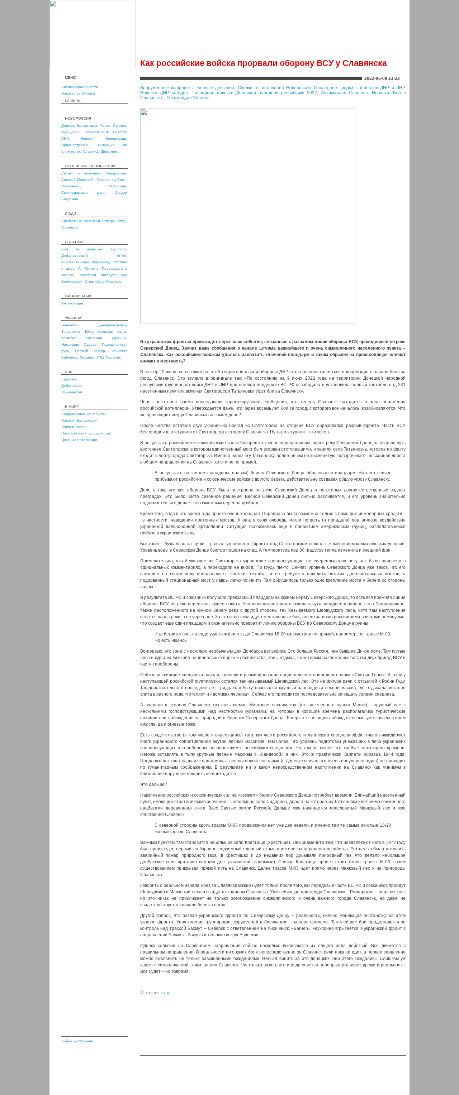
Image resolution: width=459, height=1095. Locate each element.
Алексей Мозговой (77, 180)
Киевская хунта (112, 331)
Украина (87, 357)
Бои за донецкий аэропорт (93, 249)
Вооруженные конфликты (83, 414)
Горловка (69, 379)
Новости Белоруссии (79, 420)
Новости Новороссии (103, 138)
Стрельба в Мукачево (103, 281)
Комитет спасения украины (93, 338)
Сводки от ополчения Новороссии (93, 173)
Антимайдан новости (79, 87)
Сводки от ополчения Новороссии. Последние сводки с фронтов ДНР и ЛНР (321, 87)
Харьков (113, 357)
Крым (105, 126)
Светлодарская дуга (83, 192)
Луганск (119, 126)
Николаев (69, 344)
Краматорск (87, 126)
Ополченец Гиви (111, 180)
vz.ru (166, 992)
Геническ (68, 325)
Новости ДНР (97, 132)
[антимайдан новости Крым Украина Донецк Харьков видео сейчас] (92, 66)
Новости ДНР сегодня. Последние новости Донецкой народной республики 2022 (228, 92)
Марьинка (100, 262)
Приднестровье (74, 145)
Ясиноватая (71, 392)
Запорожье (70, 331)
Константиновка (75, 262)
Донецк (67, 126)
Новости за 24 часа (78, 93)
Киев (89, 331)
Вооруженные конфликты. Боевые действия (187, 87)
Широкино (109, 151)
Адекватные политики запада (87, 221)
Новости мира (73, 427)
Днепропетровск (112, 325)
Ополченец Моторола (93, 186)
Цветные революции (79, 440)
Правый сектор (90, 351)
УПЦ (100, 357)
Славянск (91, 151)
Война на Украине (77, 1041)
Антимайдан (72, 303)
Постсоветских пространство (86, 433)
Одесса (90, 344)
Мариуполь (70, 132)
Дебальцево (71, 386)
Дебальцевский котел (93, 256)
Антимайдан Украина (188, 97)
